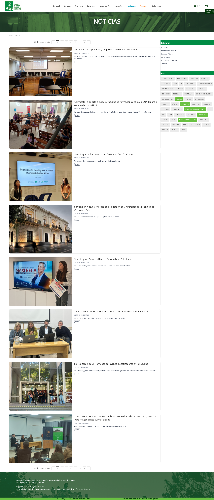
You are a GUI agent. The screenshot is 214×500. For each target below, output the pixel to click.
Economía (201, 89)
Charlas (165, 120)
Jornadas (204, 78)
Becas (174, 120)
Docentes (165, 109)
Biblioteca (207, 104)
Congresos (166, 84)
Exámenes (165, 104)
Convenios (166, 94)
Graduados (199, 99)
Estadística (190, 89)
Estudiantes (190, 84)
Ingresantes (180, 114)
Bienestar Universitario (187, 120)
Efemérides (184, 104)
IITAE (170, 114)
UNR (184, 125)
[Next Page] (89, 42)
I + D (210, 109)
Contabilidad (195, 125)
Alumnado (164, 47)
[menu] (107, 6)
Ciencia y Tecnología (203, 94)
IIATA (175, 84)
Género (174, 104)
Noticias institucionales (169, 60)
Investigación (165, 57)
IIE (181, 84)
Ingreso (188, 99)
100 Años (165, 125)
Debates (164, 64)
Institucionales (167, 99)
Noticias (18, 36)
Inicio (11, 36)
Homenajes (196, 104)
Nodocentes (177, 109)
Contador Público (167, 54)
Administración (167, 89)
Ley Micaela (204, 120)
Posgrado (177, 94)
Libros (183, 130)
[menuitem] (56, 6)
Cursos (179, 99)
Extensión (194, 78)
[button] (209, 11)
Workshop (176, 125)
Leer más (77, 62)
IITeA (163, 114)
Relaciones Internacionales (195, 109)
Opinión (165, 130)
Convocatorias (167, 78)
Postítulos (188, 94)
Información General (168, 51)
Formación (203, 114)
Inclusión (191, 114)
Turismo (180, 89)
